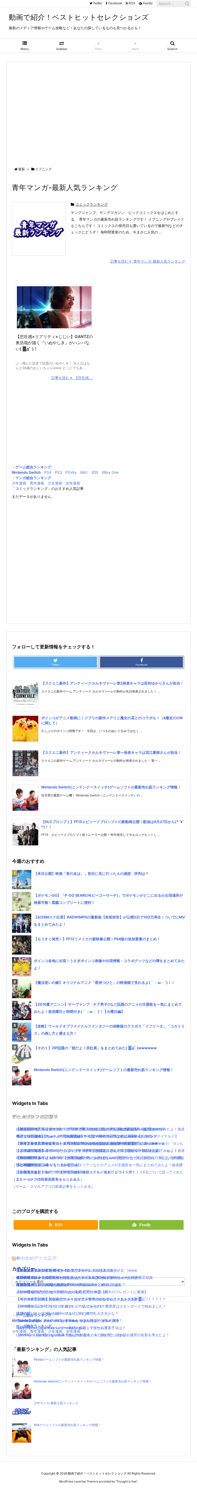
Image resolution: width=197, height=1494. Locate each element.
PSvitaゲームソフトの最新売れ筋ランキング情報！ (69, 1359)
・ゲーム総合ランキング (31, 467)
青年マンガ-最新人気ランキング (65, 187)
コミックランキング (91, 204)
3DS (94, 472)
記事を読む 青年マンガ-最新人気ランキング (147, 261)
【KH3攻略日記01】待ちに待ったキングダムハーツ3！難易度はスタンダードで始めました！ (91, 1306)
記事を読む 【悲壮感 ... (72, 377)
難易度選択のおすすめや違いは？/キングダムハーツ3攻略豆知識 (68, 1284)
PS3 (58, 472)
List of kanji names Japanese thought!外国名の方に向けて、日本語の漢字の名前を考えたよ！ (93, 1335)
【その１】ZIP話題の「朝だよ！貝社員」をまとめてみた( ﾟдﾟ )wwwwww (95, 1048)
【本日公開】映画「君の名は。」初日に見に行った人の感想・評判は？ (91, 873)
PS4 (47, 472)
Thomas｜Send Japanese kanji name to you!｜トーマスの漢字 (68, 1320)
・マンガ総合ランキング (31, 478)
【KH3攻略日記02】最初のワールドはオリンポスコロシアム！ (66, 1299)
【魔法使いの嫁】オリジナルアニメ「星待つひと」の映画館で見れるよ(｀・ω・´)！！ (104, 982)
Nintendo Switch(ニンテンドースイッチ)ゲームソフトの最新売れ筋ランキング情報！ (111, 787)
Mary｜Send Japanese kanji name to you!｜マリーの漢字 (63, 1327)
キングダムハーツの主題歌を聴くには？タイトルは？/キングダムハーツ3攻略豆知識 (84, 1277)
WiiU (83, 472)
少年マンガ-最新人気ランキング (56, 1403)
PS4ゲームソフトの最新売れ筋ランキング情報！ (67, 1425)
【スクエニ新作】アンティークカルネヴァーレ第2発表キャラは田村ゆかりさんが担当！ (112, 683)
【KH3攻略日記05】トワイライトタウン (49, 1270)
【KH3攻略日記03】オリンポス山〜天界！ (50, 1292)
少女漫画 (55, 483)
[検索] (187, 4)
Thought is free (126, 1481)
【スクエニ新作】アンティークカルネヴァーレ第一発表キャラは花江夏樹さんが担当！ (111, 752)
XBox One (110, 472)
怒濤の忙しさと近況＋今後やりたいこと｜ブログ (55, 1313)
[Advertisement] (98, 110)
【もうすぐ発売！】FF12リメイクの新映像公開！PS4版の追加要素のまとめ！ (97, 939)
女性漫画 (73, 483)
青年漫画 (37, 483)
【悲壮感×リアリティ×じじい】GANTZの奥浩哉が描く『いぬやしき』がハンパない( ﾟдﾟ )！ (54, 342)
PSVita (70, 472)
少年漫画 (19, 483)
